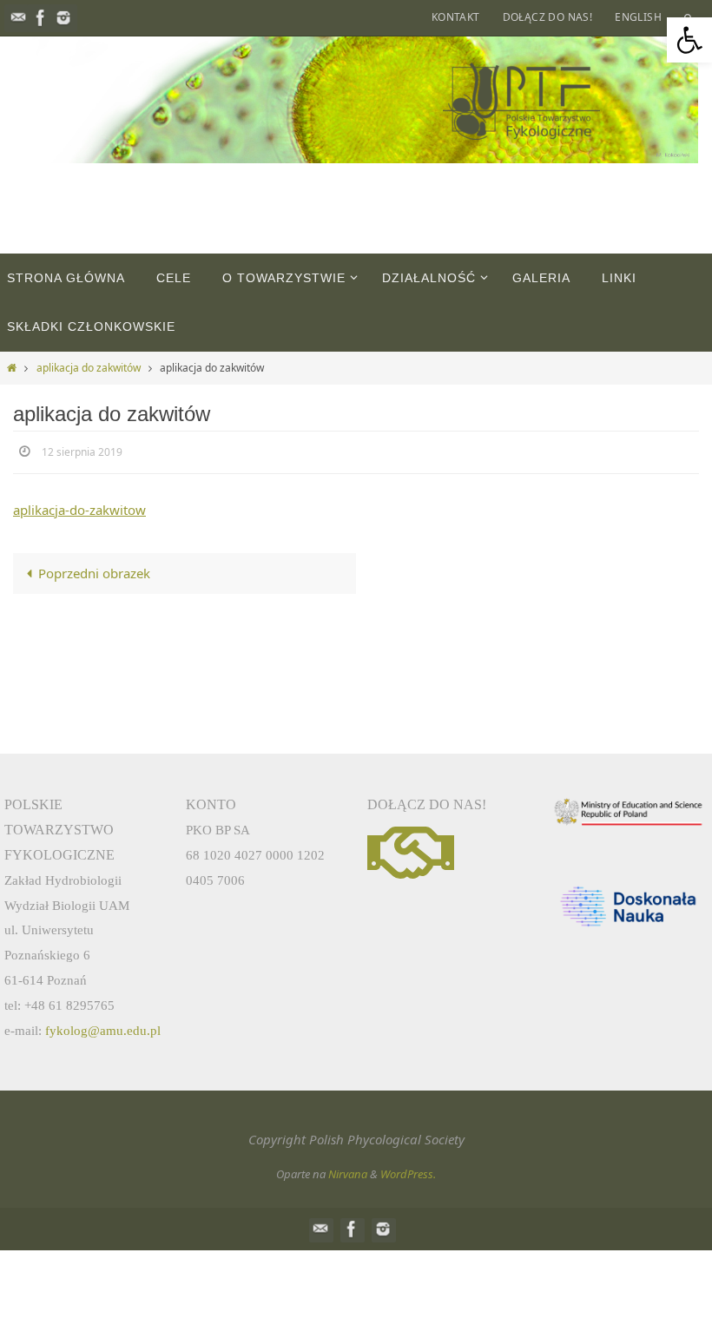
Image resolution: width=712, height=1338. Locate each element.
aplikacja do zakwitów (88, 367)
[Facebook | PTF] (41, 17)
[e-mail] (18, 17)
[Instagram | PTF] (63, 17)
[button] (689, 40)
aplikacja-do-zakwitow (79, 506)
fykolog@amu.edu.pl (103, 1031)
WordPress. (408, 1174)
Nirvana (347, 1174)
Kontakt (456, 17)
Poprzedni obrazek (94, 569)
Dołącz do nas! (548, 17)
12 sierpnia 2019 (82, 451)
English (638, 17)
